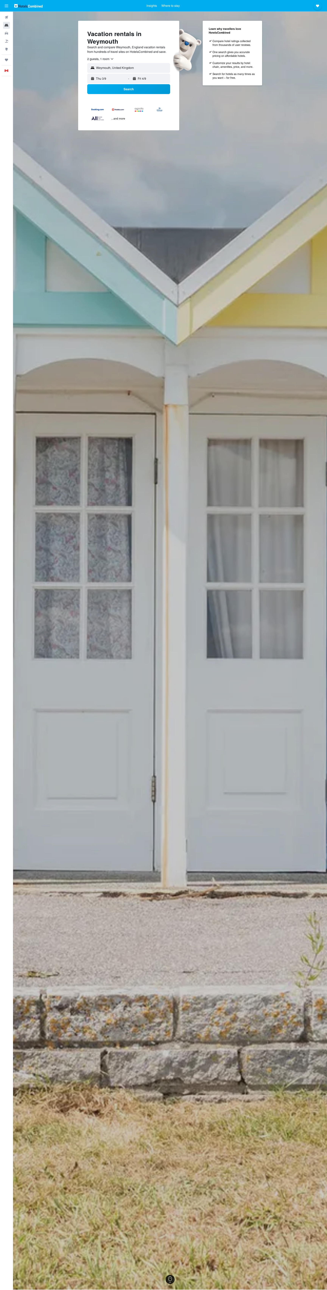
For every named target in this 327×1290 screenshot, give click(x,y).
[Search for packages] (6, 41)
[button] (6, 6)
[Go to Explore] (6, 49)
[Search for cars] (6, 33)
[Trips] (6, 60)
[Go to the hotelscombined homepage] (28, 6)
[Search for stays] (6, 25)
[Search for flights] (6, 17)
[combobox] (100, 59)
